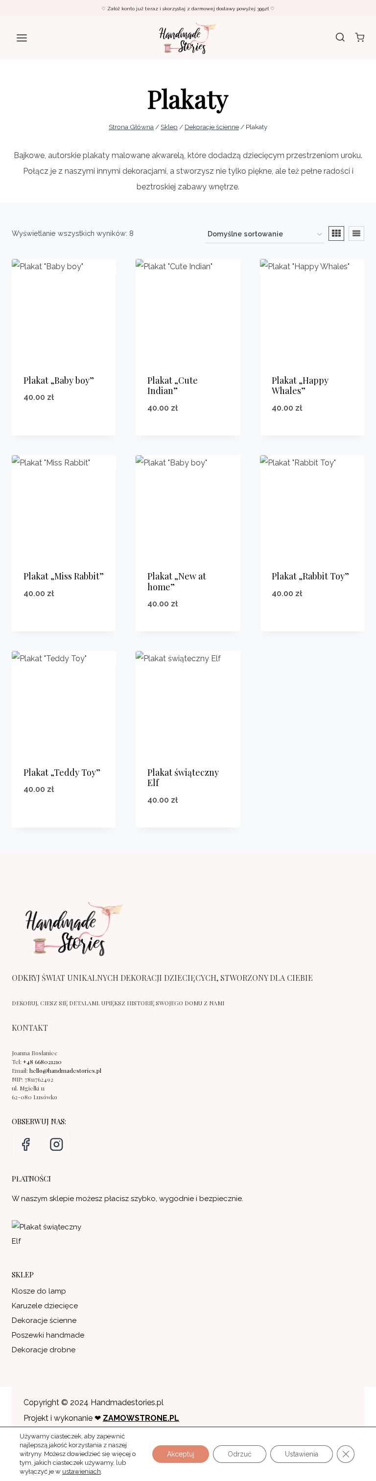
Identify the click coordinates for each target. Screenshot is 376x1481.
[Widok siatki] (336, 233)
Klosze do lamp (39, 1291)
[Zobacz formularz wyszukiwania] (340, 37)
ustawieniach (81, 1471)
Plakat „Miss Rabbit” (64, 576)
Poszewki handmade (48, 1335)
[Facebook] (26, 1144)
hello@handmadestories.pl (65, 1070)
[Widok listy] (356, 233)
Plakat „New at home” (176, 581)
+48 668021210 (42, 1061)
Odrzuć (240, 1454)
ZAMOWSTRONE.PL (141, 1418)
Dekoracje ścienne (44, 1320)
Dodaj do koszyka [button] (64, 422)
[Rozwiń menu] (22, 37)
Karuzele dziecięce (45, 1305)
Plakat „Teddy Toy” (62, 772)
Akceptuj (180, 1454)
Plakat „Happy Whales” (300, 385)
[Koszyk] (359, 37)
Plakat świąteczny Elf (183, 777)
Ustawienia (301, 1454)
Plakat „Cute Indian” (172, 385)
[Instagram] (56, 1144)
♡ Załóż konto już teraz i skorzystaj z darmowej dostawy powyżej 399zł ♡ (188, 8)
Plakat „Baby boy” (59, 380)
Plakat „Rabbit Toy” (310, 576)
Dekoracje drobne (43, 1349)
